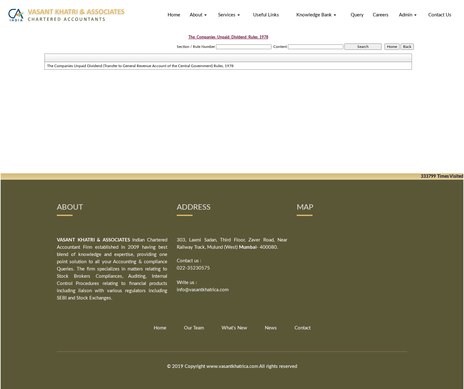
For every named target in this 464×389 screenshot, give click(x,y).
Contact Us (439, 15)
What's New (234, 328)
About (197, 15)
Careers (381, 15)
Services (227, 15)
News (271, 328)
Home (174, 15)
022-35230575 (193, 268)
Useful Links (266, 15)
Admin (406, 15)
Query (357, 15)
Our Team (194, 328)
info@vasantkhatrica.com (203, 289)
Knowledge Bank (314, 15)
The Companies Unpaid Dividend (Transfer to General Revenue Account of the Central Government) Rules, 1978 (140, 66)
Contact (302, 328)
